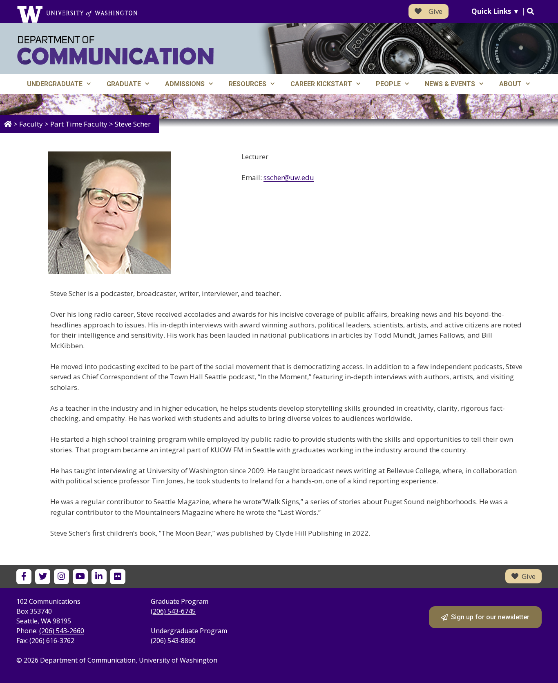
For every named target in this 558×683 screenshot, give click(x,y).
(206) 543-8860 (173, 640)
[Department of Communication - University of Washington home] (115, 50)
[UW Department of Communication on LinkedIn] (99, 576)
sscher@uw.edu (288, 177)
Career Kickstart (321, 84)
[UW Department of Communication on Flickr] (117, 576)
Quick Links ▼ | (499, 11)
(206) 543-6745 (173, 611)
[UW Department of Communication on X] (42, 576)
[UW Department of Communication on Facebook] (23, 576)
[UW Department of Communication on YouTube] (80, 576)
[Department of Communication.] (8, 124)
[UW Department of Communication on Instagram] (61, 576)
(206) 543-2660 (61, 630)
